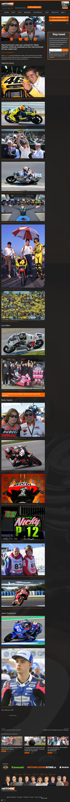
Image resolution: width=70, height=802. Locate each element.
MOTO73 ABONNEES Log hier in (58, 17)
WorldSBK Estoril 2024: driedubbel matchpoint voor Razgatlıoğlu (56, 730)
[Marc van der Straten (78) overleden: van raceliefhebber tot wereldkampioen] (58, 741)
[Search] (67, 23)
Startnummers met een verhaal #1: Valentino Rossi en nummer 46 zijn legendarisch (21, 394)
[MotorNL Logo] (8, 788)
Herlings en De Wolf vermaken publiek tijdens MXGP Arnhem (11, 748)
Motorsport (4, 751)
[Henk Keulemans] (4, 718)
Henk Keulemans (10, 52)
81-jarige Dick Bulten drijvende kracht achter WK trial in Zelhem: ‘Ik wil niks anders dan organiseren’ (34, 748)
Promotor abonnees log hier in (59, 20)
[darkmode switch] (3, 800)
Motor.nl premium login (34, 7)
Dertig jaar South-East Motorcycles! (65, 6)
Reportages (65, 8)
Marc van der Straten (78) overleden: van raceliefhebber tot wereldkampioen (58, 748)
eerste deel (6, 55)
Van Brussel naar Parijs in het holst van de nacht (11, 730)
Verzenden (65, 50)
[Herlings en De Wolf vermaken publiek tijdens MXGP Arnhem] (11, 741)
